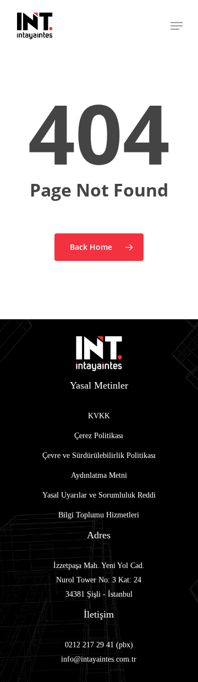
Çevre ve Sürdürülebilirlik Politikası (99, 455)
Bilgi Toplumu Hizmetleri (98, 515)
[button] (176, 25)
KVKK (99, 416)
